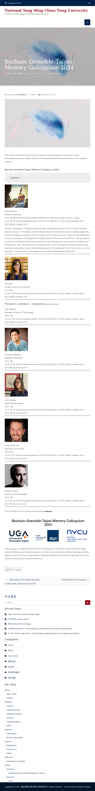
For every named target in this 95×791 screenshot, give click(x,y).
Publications (12, 733)
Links (10, 781)
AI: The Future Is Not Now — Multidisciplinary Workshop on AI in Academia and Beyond (43, 633)
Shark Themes (84, 787)
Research (8, 729)
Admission (9, 757)
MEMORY (9, 569)
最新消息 (12, 661)
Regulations (12, 745)
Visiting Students (14, 721)
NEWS (10, 650)
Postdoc (10, 718)
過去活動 (12, 678)
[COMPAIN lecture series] (18, 619)
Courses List (12, 749)
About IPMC (12, 694)
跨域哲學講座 (21, 95)
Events (11, 645)
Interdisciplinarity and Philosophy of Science (26, 773)
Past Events (11, 95)
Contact (10, 698)
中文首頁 (10, 596)
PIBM (9, 753)
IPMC (34, 95)
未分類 (11, 667)
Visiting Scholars (13, 710)
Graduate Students (14, 714)
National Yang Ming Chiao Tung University (46, 10)
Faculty (10, 706)
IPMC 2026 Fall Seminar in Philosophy (24, 614)
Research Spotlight (14, 737)
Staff (9, 725)
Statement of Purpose (16, 761)
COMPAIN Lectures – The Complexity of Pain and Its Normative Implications (40, 628)
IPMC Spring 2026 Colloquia (19, 624)
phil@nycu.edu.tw (14, 3)
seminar (18, 569)
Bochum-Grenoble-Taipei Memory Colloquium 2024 (32, 169)
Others (7, 765)
